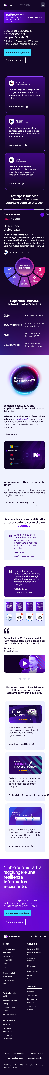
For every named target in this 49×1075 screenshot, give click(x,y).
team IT (28, 6)
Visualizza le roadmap (19, 846)
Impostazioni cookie (35, 1058)
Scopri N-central (17, 106)
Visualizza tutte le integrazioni (20, 502)
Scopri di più (11, 434)
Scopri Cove (15, 183)
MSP (28, 4)
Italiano (6, 1053)
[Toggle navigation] (42, 5)
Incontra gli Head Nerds (20, 744)
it (34, 5)
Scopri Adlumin (16, 145)
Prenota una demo (35, 17)
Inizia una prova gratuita (17, 52)
